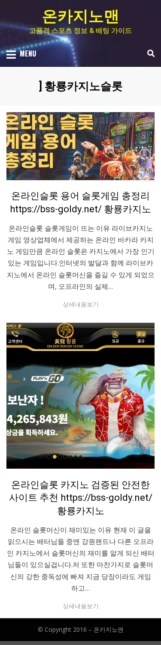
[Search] (149, 53)
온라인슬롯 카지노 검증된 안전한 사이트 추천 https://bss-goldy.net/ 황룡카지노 (80, 498)
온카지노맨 (80, 16)
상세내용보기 (81, 304)
